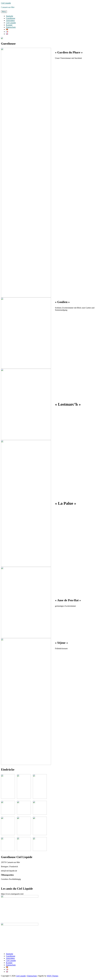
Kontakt (9, 25)
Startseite (9, 16)
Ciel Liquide (6, 3)
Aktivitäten (10, 20)
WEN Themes (52, 976)
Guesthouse (10, 18)
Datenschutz (11, 27)
